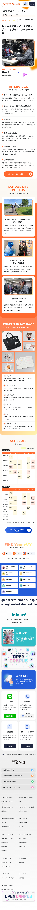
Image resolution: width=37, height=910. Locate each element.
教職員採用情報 (5, 827)
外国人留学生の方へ (27, 573)
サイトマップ (5, 874)
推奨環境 (21, 878)
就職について (5, 811)
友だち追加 (9, 716)
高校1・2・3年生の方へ (10, 567)
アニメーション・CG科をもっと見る (17, 530)
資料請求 (21, 862)
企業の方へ (8, 585)
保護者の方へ (9, 579)
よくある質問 (22, 858)
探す (7, 553)
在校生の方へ (26, 585)
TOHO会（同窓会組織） (7, 890)
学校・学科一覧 (23, 818)
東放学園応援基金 (24, 823)
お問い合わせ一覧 (6, 862)
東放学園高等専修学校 (7, 885)
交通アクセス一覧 (6, 858)
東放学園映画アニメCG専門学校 (14, 754)
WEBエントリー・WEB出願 (26, 807)
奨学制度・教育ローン (7, 807)
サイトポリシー (23, 874)
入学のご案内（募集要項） (26, 797)
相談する (29, 553)
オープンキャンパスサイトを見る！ (18, 899)
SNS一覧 (21, 827)
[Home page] (3, 754)
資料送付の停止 (5, 866)
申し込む (10, 746)
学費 (20, 801)
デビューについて (24, 811)
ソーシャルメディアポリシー (9, 878)
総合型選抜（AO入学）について (9, 802)
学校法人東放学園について (8, 818)
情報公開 (3, 823)
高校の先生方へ (27, 579)
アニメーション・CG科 (30, 754)
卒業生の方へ (9, 591)
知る (18, 553)
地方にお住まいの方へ (10, 573)
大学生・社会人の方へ (27, 567)
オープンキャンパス (6, 797)
